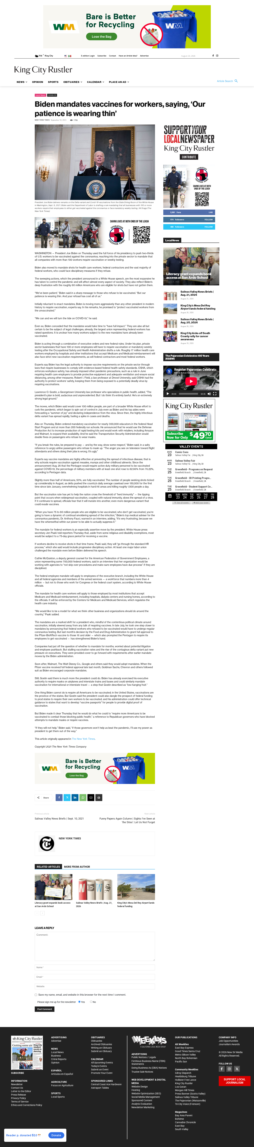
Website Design (139, 1086)
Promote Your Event (101, 1073)
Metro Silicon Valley (185, 1054)
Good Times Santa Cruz (187, 1051)
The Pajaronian (183, 1100)
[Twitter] (67, 797)
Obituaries (96, 1040)
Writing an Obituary (101, 1047)
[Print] (98, 797)
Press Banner (182, 1093)
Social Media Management (145, 1097)
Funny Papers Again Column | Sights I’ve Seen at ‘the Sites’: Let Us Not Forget (127, 820)
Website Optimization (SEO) (146, 1093)
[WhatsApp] (82, 797)
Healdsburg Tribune (185, 1076)
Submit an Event (100, 1069)
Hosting (135, 1090)
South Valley (181, 1129)
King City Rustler (184, 1083)
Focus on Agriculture (62, 1085)
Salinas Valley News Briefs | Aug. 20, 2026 (197, 321)
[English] (66, 55)
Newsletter (17, 1084)
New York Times (42, 120)
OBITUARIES (98, 1037)
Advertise (56, 1040)
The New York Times (83, 738)
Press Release (18, 1094)
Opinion (55, 1062)
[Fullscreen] (215, 394)
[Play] (168, 394)
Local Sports (58, 1096)
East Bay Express (184, 1047)
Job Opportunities (228, 1040)
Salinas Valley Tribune (186, 1097)
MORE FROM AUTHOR (77, 866)
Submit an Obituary (101, 1051)
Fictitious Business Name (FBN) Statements (148, 1062)
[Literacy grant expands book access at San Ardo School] (53, 887)
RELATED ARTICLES (48, 866)
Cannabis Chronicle (185, 1122)
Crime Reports (58, 1059)
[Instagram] (217, 56)
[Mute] (209, 394)
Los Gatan (180, 1086)
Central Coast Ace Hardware (106, 1084)
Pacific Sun (181, 1061)
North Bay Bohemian (186, 1058)
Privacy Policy (18, 1098)
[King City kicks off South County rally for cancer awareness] (170, 336)
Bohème (179, 1118)
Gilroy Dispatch (183, 1073)
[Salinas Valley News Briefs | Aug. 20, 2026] (170, 322)
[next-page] (42, 913)
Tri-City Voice (182, 1104)
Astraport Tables (100, 1087)
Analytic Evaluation (141, 1103)
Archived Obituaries (101, 1044)
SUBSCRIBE (17, 1073)
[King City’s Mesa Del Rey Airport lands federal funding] (136, 887)
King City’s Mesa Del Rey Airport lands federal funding (198, 307)
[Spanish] (70, 55)
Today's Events (99, 1066)
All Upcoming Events (102, 1062)
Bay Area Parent (183, 1115)
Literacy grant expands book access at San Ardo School (188, 276)
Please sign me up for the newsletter (56, 1002)
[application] (191, 381)
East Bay (180, 1125)
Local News (40, 95)
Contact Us (17, 1087)
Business (56, 1055)
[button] (228, 81)
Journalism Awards (229, 1044)
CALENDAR (97, 1059)
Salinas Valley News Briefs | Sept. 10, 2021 (59, 818)
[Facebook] (213, 56)
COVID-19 (52, 95)
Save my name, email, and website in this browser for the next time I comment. (82, 994)
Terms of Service (20, 1101)
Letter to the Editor (21, 1091)
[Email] (90, 797)
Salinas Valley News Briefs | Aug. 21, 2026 (197, 293)
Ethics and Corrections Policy (26, 1105)
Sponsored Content (141, 1100)
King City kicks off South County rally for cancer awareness (195, 336)
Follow (209, 219)
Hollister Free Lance (185, 1079)
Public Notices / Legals (143, 1057)
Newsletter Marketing (142, 1107)
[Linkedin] (75, 797)
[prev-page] (37, 913)
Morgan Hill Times (184, 1090)
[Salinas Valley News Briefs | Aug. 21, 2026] (95, 887)
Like (211, 212)
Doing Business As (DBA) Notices (149, 1067)
